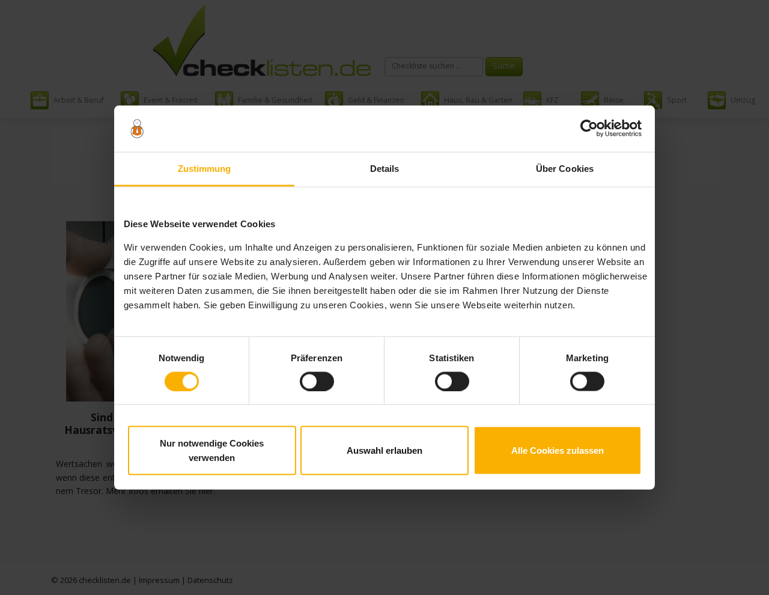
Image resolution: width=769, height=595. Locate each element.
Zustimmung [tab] (204, 168)
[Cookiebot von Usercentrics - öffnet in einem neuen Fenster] (589, 129)
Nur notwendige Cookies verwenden (212, 450)
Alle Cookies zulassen (557, 450)
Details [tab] (385, 168)
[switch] (317, 381)
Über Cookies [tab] (565, 168)
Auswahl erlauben (384, 450)
